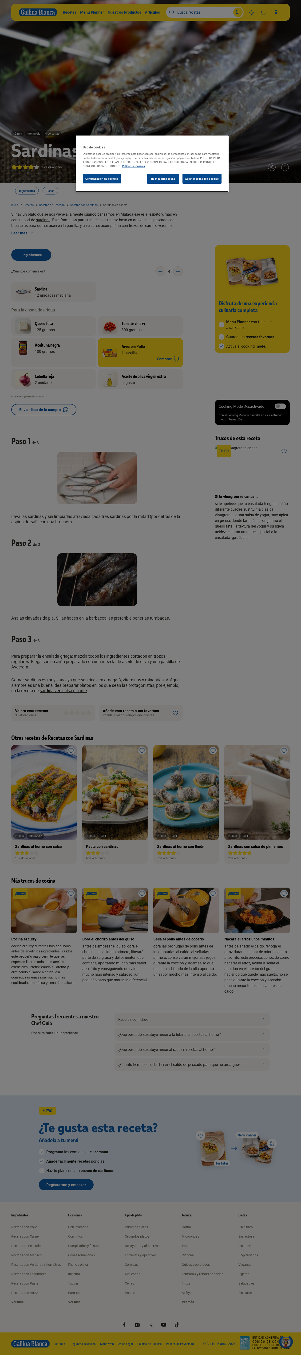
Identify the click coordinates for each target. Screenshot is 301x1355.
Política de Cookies (133, 166)
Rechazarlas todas (163, 178)
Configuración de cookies (101, 178)
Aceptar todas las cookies (202, 178)
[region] (152, 164)
